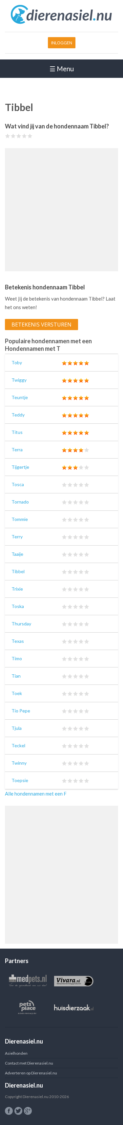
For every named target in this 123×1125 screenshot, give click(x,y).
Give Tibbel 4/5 (24, 135)
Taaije (17, 554)
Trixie (17, 589)
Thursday (21, 623)
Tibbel (18, 571)
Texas (17, 641)
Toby (16, 362)
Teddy (18, 414)
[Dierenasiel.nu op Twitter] (18, 1111)
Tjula (16, 728)
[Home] (61, 23)
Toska (17, 606)
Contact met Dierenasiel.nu (29, 1063)
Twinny (19, 763)
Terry (17, 536)
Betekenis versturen (41, 324)
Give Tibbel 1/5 (7, 135)
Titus (17, 432)
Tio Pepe (20, 710)
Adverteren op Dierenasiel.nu (31, 1072)
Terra (17, 449)
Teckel (18, 745)
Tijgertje (20, 467)
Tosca (17, 484)
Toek (16, 693)
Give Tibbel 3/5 (19, 135)
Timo (16, 658)
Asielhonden (16, 1053)
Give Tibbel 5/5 (30, 135)
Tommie (19, 519)
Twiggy (19, 380)
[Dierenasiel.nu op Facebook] (9, 1111)
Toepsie (19, 780)
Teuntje (19, 397)
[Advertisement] (61, 209)
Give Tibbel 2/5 (13, 135)
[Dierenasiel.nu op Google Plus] (28, 1111)
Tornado (20, 502)
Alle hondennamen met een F (36, 794)
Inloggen (61, 43)
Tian (16, 676)
